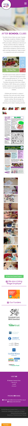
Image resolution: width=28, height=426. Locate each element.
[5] (11, 207)
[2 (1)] (11, 190)
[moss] (11, 240)
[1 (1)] (11, 181)
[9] (11, 265)
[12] (11, 232)
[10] (11, 215)
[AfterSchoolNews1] (14, 159)
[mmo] (11, 257)
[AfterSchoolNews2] (14, 130)
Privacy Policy (21, 409)
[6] (11, 198)
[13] (11, 223)
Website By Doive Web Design (18, 413)
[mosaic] (11, 249)
